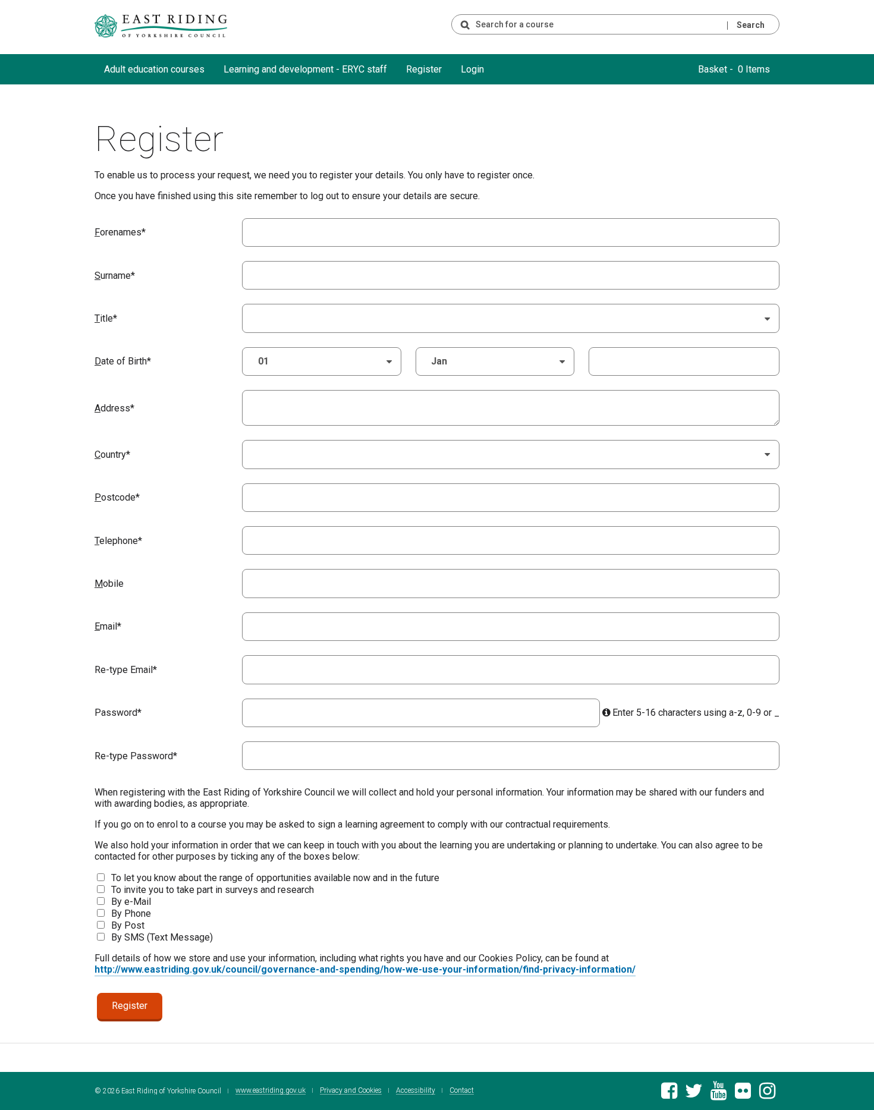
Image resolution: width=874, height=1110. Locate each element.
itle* (106, 318)
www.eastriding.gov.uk (270, 1091)
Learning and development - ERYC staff (305, 69)
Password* (118, 712)
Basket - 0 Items (734, 69)
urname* (115, 275)
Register (424, 69)
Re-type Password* (136, 756)
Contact (461, 1091)
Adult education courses (154, 69)
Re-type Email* (126, 669)
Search (751, 25)
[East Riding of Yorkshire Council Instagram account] (767, 1094)
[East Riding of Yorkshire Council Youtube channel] (718, 1094)
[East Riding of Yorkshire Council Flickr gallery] (743, 1094)
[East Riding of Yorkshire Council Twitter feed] (693, 1094)
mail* (108, 626)
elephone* (118, 540)
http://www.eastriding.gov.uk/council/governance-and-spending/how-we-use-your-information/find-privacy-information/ (365, 969)
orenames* (120, 232)
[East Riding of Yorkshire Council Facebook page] (669, 1094)
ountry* (112, 454)
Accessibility (415, 1091)
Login (472, 69)
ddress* (114, 408)
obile (109, 583)
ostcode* (117, 497)
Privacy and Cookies (351, 1091)
